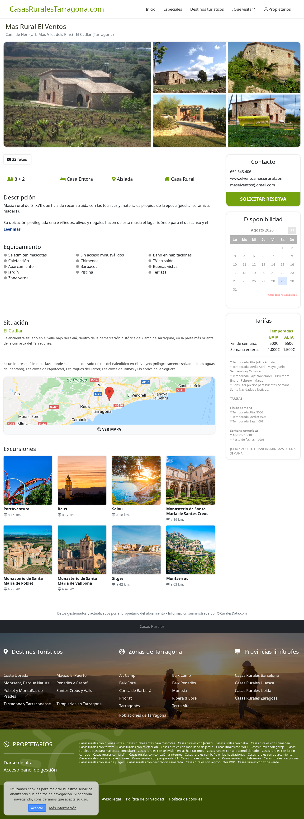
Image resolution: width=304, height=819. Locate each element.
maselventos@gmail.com (252, 185)
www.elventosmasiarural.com (257, 178)
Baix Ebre (127, 683)
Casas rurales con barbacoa (200, 758)
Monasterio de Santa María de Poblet (23, 581)
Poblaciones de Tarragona (142, 715)
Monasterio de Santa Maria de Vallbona (77, 581)
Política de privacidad (145, 799)
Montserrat (177, 578)
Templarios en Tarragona (79, 703)
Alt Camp (127, 675)
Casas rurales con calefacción (137, 747)
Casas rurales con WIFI (232, 747)
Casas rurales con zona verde (258, 762)
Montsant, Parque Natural (27, 683)
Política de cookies (185, 799)
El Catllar (84, 34)
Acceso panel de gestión (30, 770)
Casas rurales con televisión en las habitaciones (171, 750)
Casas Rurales (152, 626)
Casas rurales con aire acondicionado (233, 750)
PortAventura (16, 508)
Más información (62, 808)
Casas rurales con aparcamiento (270, 754)
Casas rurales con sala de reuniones (104, 758)
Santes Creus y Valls (74, 690)
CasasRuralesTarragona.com (57, 9)
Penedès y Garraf (72, 683)
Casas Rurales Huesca (254, 683)
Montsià (179, 690)
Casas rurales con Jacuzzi (195, 743)
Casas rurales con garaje (268, 747)
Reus (62, 508)
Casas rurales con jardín (109, 754)
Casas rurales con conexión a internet (155, 754)
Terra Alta (181, 705)
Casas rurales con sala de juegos (101, 762)
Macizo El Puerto (72, 675)
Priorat (125, 698)
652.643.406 (240, 171)
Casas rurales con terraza (96, 747)
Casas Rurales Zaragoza (256, 698)
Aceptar (37, 808)
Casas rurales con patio (231, 743)
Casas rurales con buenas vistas (101, 743)
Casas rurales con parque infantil (155, 758)
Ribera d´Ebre (184, 698)
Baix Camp (181, 675)
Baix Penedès (184, 683)
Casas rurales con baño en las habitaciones (215, 754)
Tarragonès (129, 705)
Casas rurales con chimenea (270, 743)
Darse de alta (18, 762)
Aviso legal (111, 799)
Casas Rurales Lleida (253, 690)
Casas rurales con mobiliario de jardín (187, 747)
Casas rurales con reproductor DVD (210, 762)
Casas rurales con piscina (281, 758)
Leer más (12, 229)
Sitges (118, 578)
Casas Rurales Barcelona (257, 675)
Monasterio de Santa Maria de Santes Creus (187, 511)
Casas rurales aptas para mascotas (151, 743)
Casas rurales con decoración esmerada (155, 762)
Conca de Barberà (135, 690)
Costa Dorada (16, 675)
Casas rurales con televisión (241, 758)
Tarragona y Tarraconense (27, 703)
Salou (117, 508)
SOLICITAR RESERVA (263, 199)
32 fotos (19, 159)
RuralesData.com (233, 613)
